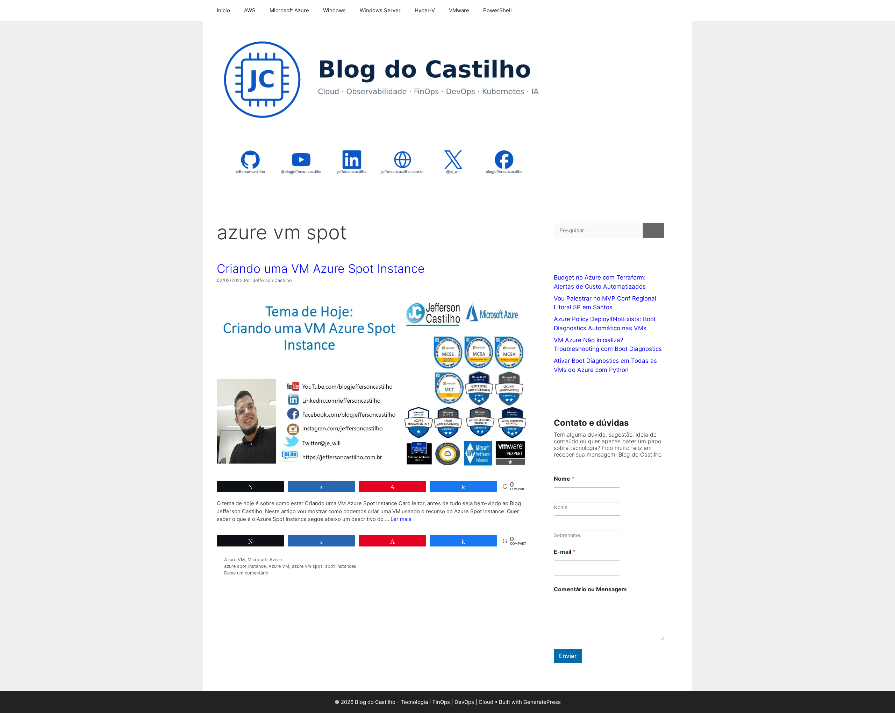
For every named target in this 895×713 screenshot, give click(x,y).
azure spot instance (245, 566)
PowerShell (497, 10)
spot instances (340, 566)
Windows (334, 10)
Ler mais (401, 519)
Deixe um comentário (246, 573)
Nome (560, 507)
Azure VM (234, 559)
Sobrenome (567, 535)
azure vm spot (307, 566)
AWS (250, 10)
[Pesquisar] (653, 231)
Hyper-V (425, 10)
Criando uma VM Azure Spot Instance (321, 268)
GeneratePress (542, 702)
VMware (459, 10)
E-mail (564, 552)
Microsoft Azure (289, 10)
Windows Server (380, 10)
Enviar (568, 655)
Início (223, 10)
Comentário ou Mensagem (590, 589)
